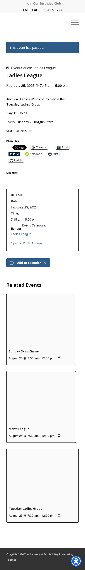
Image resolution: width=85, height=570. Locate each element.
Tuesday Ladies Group (25, 508)
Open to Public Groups (26, 243)
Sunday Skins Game (24, 351)
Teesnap (11, 559)
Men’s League (19, 429)
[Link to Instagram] (56, 564)
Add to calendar (29, 262)
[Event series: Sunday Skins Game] (59, 358)
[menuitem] (43, 3)
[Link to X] (62, 564)
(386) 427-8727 (50, 10)
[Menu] (73, 22)
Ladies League (21, 234)
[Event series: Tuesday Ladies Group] (59, 515)
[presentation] (41, 319)
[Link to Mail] (69, 564)
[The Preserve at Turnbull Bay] (35, 22)
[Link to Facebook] (49, 564)
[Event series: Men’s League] (59, 435)
